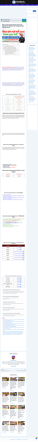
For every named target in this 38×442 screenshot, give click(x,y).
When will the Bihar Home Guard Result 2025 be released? (10, 51)
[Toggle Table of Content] (18, 45)
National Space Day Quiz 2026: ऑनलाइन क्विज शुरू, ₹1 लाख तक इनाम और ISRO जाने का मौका (13, 399)
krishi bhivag (10, 4)
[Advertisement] (13, 13)
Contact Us (26, 439)
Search (29, 9)
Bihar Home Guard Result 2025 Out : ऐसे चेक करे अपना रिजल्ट (10, 49)
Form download (28, 4)
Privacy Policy (12, 439)
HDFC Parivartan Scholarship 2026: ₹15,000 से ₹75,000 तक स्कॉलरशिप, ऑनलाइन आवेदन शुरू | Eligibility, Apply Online (13, 385)
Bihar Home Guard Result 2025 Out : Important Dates (10, 47)
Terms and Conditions (18, 439)
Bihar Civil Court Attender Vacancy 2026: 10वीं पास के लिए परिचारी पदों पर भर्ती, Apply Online (5, 399)
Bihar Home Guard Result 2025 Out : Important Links (10, 50)
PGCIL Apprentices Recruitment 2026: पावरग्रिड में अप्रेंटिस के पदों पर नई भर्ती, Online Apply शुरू (21, 384)
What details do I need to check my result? (9, 52)
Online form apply (16, 4)
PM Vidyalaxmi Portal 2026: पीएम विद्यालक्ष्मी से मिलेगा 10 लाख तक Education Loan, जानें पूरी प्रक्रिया (5, 428)
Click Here (18, 247)
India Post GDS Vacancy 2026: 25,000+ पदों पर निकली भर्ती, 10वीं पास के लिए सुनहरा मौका (13, 428)
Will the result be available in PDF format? (9, 53)
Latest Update (22, 4)
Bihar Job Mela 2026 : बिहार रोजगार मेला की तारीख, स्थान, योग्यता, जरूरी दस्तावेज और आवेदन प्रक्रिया (21, 399)
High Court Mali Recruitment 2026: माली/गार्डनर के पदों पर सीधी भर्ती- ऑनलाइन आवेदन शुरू (5, 384)
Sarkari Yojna (5, 4)
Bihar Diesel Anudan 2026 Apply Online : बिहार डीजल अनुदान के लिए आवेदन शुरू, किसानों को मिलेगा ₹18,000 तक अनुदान (13, 413)
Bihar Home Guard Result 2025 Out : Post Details (9, 48)
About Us (22, 439)
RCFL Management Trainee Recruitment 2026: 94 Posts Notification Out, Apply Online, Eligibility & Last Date (32, 93)
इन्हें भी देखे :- (7, 54)
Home (1, 4)
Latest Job (32, 4)
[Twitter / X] (13, 366)
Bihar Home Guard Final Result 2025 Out (8, 46)
